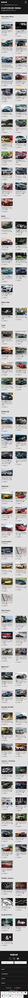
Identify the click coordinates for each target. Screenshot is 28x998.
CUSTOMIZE (4, 974)
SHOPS (3, 978)
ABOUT (3, 983)
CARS (2, 969)
